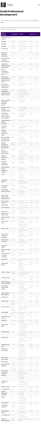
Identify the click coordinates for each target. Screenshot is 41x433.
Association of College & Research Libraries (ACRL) (5, 65)
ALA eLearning (4, 48)
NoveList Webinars (5, 207)
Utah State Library (5, 331)
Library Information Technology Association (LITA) (5, 60)
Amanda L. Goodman (10, 5)
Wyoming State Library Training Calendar (4, 287)
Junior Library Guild (5, 277)
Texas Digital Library (5, 415)
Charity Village (4, 312)
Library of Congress (5, 272)
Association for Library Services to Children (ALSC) (5, 86)
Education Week (4, 301)
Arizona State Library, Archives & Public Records (5, 213)
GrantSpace (4, 320)
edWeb (2, 397)
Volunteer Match (5, 402)
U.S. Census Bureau (5, 389)
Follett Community (5, 306)
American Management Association (4, 393)
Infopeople (3, 41)
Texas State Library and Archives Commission (5, 255)
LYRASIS (3, 174)
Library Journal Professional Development (4, 236)
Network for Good (5, 386)
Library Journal (4, 228)
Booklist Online (4, 205)
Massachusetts (4, 337)
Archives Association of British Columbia (5, 152)
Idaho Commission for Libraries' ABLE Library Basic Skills (5, 139)
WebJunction (4, 259)
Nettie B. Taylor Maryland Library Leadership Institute (5, 197)
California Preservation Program (4, 157)
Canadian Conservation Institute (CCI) (4, 163)
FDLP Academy (4, 361)
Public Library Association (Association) (4, 54)
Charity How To (4, 297)
